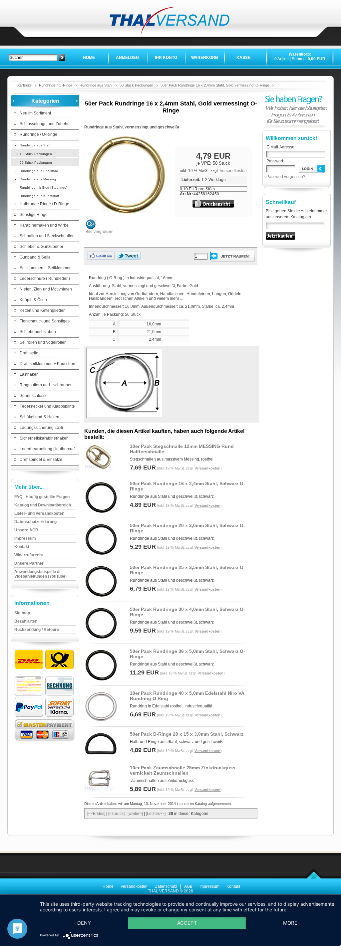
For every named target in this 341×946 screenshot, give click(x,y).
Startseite (24, 85)
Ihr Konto (166, 57)
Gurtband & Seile (35, 257)
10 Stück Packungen (36, 154)
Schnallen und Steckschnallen (47, 236)
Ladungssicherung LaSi (41, 427)
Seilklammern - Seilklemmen (46, 268)
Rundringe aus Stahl (96, 85)
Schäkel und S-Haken (39, 417)
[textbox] (33, 57)
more (290, 923)
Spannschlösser (34, 395)
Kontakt (233, 886)
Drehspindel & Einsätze (41, 459)
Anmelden (127, 57)
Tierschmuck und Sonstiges (45, 321)
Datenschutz (166, 886)
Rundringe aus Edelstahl (39, 171)
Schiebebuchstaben (38, 331)
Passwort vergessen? (285, 176)
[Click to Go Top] (314, 877)
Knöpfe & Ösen (33, 299)
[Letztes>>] (156, 813)
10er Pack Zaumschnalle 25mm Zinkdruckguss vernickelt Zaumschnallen (182, 770)
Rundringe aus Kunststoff (39, 196)
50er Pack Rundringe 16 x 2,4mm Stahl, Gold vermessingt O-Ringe (215, 85)
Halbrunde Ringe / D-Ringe (44, 204)
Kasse (243, 57)
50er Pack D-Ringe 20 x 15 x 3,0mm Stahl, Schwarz (186, 734)
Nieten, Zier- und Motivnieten (46, 289)
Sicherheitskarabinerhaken (44, 438)
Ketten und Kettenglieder (42, 310)
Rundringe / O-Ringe (55, 85)
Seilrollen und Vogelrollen (43, 342)
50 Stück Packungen (136, 85)
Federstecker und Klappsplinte (47, 406)
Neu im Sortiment (35, 113)
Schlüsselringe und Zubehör (45, 123)
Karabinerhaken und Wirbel (45, 225)
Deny (84, 923)
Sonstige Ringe (34, 214)
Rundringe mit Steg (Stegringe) (43, 187)
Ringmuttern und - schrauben (46, 385)
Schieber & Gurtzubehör (41, 246)
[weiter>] (135, 813)
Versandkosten (233, 170)
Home (89, 57)
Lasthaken (29, 374)
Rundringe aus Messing (38, 179)
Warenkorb (204, 57)
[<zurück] (116, 813)
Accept (187, 923)
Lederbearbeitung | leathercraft (48, 449)
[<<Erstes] (96, 813)
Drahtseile (29, 353)
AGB (188, 886)
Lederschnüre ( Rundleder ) (45, 278)
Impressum (209, 886)
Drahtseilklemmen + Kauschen (47, 363)
